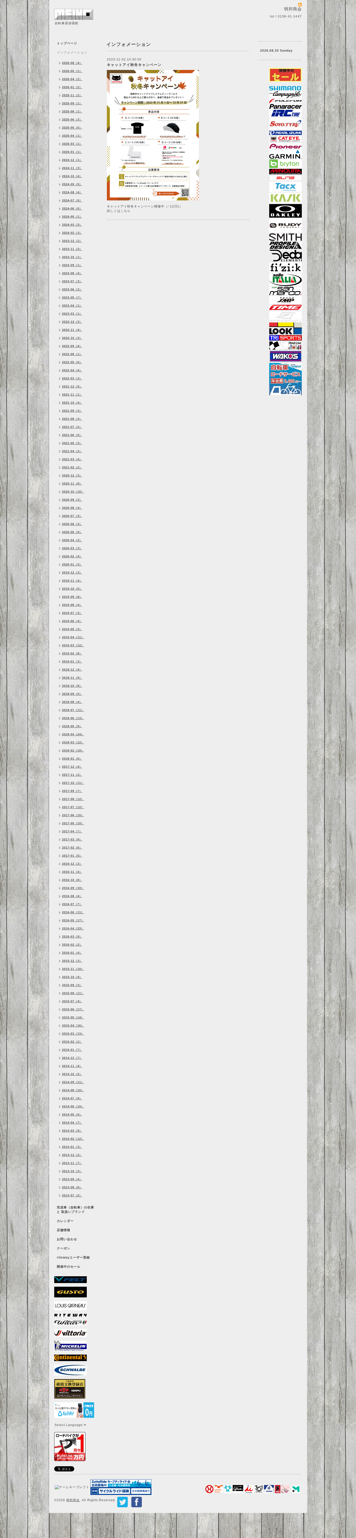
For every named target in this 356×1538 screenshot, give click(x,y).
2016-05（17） (73, 920)
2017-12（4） (72, 766)
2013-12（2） (72, 1155)
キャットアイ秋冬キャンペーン (134, 65)
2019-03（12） (73, 645)
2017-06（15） (73, 815)
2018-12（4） (72, 669)
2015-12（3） (72, 960)
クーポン (63, 1248)
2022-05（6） (72, 362)
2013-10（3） (72, 1171)
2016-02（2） (72, 944)
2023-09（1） (72, 265)
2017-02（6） (72, 847)
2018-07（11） (73, 710)
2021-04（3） (72, 451)
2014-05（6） (72, 1114)
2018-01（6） (72, 758)
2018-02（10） (73, 750)
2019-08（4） (72, 604)
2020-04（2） (72, 540)
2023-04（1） (72, 305)
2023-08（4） (72, 273)
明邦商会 (73, 1500)
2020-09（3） (72, 499)
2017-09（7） (72, 790)
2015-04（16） (73, 1025)
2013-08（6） (72, 1187)
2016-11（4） (72, 871)
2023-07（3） (72, 281)
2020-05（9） (72, 532)
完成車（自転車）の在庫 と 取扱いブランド (75, 1210)
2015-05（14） (73, 1017)
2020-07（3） (72, 515)
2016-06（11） (73, 912)
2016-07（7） (72, 904)
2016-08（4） (72, 896)
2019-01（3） (72, 661)
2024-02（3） (72, 232)
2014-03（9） (72, 1130)
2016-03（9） (72, 936)
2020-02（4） (72, 556)
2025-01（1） (72, 151)
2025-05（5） (72, 127)
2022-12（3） (72, 321)
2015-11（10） (73, 968)
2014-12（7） (72, 1057)
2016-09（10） (73, 888)
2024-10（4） (72, 176)
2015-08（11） (73, 993)
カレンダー (65, 1221)
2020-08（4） (72, 507)
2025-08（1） (72, 111)
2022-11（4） (72, 329)
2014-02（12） (73, 1138)
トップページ (67, 43)
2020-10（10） (73, 491)
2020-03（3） (72, 548)
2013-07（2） (72, 1195)
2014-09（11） (73, 1082)
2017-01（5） (72, 855)
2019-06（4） (72, 621)
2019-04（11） (73, 637)
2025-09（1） (72, 103)
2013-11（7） (72, 1163)
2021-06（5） (72, 435)
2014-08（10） (73, 1090)
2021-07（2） (72, 426)
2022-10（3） (72, 337)
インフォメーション (72, 52)
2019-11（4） (72, 580)
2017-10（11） (73, 782)
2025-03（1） (72, 143)
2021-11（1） (72, 394)
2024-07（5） (72, 200)
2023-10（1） (72, 257)
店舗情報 (63, 1230)
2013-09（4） (72, 1179)
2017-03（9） (72, 839)
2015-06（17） (73, 1009)
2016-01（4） (72, 952)
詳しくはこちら (119, 211)
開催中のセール (69, 1266)
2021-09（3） (72, 410)
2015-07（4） (72, 1001)
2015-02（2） (72, 1041)
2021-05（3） (72, 443)
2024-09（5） (72, 184)
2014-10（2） (72, 1074)
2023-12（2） (72, 240)
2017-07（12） (73, 807)
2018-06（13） (73, 718)
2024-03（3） (72, 224)
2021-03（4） (72, 459)
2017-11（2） (72, 774)
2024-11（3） (72, 168)
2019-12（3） (72, 572)
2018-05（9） (72, 726)
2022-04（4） (72, 370)
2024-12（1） (72, 160)
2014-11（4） (72, 1066)
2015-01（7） (72, 1049)
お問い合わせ (67, 1239)
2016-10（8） (72, 879)
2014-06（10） (73, 1106)
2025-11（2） (72, 95)
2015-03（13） (73, 1033)
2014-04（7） (72, 1122)
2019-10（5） (72, 588)
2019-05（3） (72, 629)
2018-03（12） (73, 742)
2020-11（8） (72, 483)
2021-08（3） (72, 418)
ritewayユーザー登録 (73, 1257)
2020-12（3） (72, 475)
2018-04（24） (73, 734)
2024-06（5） (72, 208)
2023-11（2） (72, 249)
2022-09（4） (72, 346)
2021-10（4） (72, 402)
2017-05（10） (73, 823)
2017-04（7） (72, 831)
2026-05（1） (72, 71)
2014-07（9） (72, 1098)
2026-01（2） (72, 87)
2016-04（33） (73, 928)
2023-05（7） (72, 297)
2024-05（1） (72, 216)
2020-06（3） (72, 524)
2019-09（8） (72, 596)
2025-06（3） (72, 119)
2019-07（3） (72, 613)
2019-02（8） (72, 653)
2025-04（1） (72, 135)
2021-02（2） (72, 467)
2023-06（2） (72, 289)
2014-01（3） (72, 1146)
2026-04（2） (72, 79)
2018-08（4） (72, 702)
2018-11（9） (72, 677)
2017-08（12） (73, 799)
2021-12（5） (72, 386)
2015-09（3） (72, 985)
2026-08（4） (72, 62)
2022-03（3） (72, 378)
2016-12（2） (72, 863)
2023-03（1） (72, 313)
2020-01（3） (72, 564)
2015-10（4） (72, 977)
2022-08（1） (72, 354)
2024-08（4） (72, 192)
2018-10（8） (72, 685)
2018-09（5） (72, 693)
